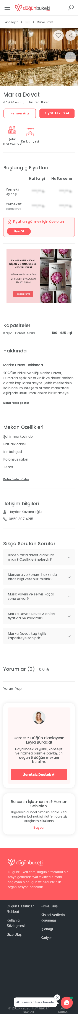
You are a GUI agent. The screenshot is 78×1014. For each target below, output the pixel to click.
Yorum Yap (12, 688)
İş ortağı (47, 929)
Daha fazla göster (16, 403)
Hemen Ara (19, 113)
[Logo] (32, 8)
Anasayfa (11, 22)
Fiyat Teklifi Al (57, 113)
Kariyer (46, 938)
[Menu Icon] (7, 9)
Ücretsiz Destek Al (39, 774)
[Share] (70, 35)
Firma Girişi (49, 906)
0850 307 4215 (21, 518)
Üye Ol (19, 231)
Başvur (39, 827)
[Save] (58, 35)
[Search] (70, 9)
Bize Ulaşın (15, 934)
